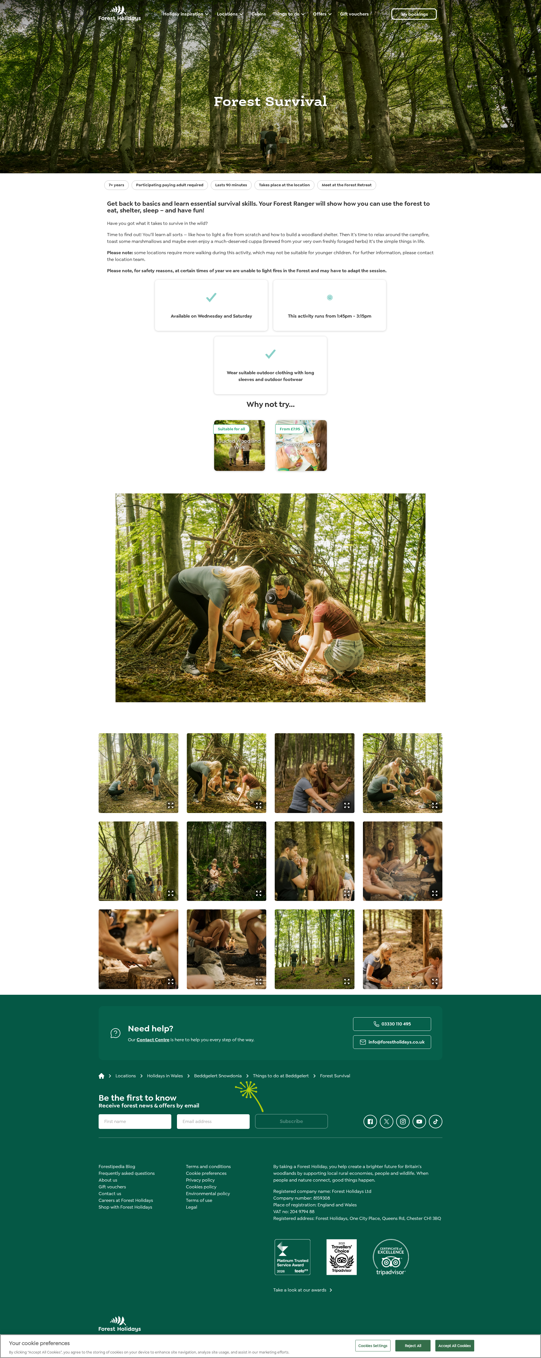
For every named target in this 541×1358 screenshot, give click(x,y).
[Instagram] (403, 1121)
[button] (171, 805)
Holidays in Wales (165, 1075)
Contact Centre (153, 1039)
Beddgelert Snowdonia (218, 1075)
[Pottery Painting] (301, 445)
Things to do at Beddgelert (281, 1075)
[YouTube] (419, 1121)
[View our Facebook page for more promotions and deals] (370, 1121)
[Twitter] (386, 1121)
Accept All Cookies (454, 1345)
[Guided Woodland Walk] (239, 445)
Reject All (413, 1345)
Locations (126, 1075)
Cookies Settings (372, 1345)
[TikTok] (435, 1121)
